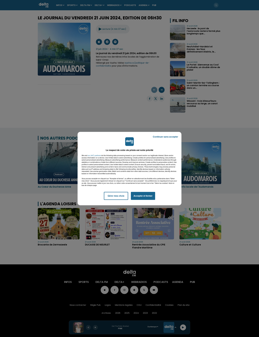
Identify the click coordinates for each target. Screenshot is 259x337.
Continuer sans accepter (165, 136)
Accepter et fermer (143, 195)
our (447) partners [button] (94, 155)
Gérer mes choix (116, 195)
